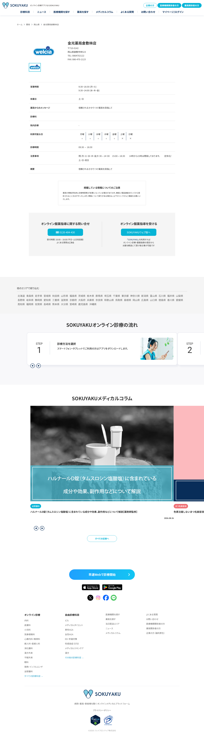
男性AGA (69, 629)
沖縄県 (92, 304)
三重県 (55, 300)
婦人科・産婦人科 (32, 643)
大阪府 (81, 300)
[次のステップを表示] (38, 366)
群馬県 (99, 296)
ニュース (41, 12)
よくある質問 (127, 12)
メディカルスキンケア (74, 648)
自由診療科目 (72, 615)
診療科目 (25, 12)
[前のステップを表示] (32, 366)
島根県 (127, 300)
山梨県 (179, 296)
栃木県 (90, 296)
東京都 (125, 296)
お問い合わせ (148, 12)
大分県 (64, 304)
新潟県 (144, 296)
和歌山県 (109, 300)
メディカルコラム (104, 12)
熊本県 (55, 304)
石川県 (162, 296)
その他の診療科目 (73, 657)
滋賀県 (64, 300)
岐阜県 (29, 300)
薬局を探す (83, 12)
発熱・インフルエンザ (33, 666)
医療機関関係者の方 (169, 5)
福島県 (73, 296)
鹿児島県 (83, 304)
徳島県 (162, 300)
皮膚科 (27, 625)
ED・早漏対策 (71, 638)
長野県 (21, 300)
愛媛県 (179, 300)
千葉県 (116, 296)
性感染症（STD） (72, 643)
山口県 (153, 300)
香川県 (170, 300)
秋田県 (55, 296)
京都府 (73, 300)
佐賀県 (38, 304)
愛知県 (47, 300)
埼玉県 (107, 296)
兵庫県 (90, 300)
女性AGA (69, 634)
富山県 (153, 296)
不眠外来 (28, 657)
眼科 (26, 662)
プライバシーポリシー (102, 710)
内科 (26, 620)
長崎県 (47, 304)
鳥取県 (118, 300)
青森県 (29, 296)
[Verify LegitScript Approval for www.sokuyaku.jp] (96, 720)
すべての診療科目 (32, 675)
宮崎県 (73, 304)
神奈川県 (135, 296)
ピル (67, 620)
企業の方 (150, 5)
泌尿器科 (28, 671)
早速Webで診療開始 (102, 574)
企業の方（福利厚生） (155, 632)
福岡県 (29, 304)
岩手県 (38, 296)
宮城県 (47, 296)
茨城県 (81, 296)
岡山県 (37, 24)
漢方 (67, 652)
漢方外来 (28, 652)
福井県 (170, 296)
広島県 (144, 300)
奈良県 (99, 300)
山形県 (64, 296)
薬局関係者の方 (191, 5)
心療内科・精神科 (32, 638)
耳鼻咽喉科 (29, 634)
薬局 (28, 24)
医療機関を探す (61, 12)
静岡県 (38, 300)
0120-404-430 (67, 232)
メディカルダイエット (74, 625)
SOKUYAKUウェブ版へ (138, 232)
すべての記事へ (102, 538)
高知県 (21, 304)
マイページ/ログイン (173, 12)
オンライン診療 (32, 615)
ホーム (19, 24)
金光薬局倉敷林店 (51, 24)
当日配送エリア (112, 623)
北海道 (21, 296)
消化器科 (28, 648)
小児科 (27, 629)
